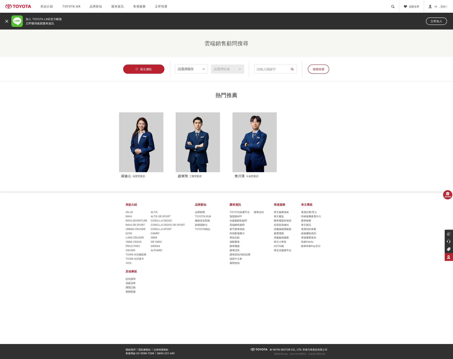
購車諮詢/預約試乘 (240, 254)
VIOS (128, 262)
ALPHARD (156, 250)
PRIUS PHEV (133, 245)
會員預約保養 (308, 228)
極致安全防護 (202, 220)
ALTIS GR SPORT (161, 216)
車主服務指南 (281, 212)
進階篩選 (319, 69)
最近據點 (146, 69)
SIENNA (155, 245)
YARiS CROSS (134, 241)
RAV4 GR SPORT (135, 224)
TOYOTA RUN (203, 216)
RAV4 (129, 216)
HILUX (129, 212)
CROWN (130, 250)
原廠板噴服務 (281, 237)
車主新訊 (306, 224)
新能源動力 (201, 224)
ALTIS (154, 212)
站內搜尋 (131, 278)
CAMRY (155, 233)
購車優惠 (235, 245)
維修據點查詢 (308, 233)
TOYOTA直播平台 (240, 212)
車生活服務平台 (282, 250)
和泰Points (307, 241)
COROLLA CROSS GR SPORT (168, 224)
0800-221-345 (166, 353)
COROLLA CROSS (161, 220)
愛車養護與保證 (282, 220)
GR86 (154, 237)
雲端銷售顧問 (237, 224)
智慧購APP (236, 216)
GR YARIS (156, 241)
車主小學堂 (280, 241)
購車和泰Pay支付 (310, 245)
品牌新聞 (200, 212)
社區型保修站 (281, 224)
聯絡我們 (131, 349)
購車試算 (235, 250)
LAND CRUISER (135, 237)
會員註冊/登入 (309, 212)
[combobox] (191, 69)
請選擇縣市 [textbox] (186, 69)
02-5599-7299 (145, 353)
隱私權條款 (144, 349)
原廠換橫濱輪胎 (282, 228)
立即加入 (436, 21)
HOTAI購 (279, 245)
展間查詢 (235, 262)
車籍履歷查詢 (308, 237)
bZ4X (129, 233)
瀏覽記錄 (131, 287)
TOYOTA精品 (202, 228)
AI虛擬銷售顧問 (238, 220)
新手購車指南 (237, 228)
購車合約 (259, 212)
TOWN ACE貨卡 (135, 258)
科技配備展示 (237, 233)
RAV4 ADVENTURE (136, 220)
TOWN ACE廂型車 (136, 254)
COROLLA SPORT (161, 228)
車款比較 (235, 237)
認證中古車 (236, 258)
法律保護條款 (161, 349)
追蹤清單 (131, 283)
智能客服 (131, 291)
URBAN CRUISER (135, 228)
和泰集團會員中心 (311, 216)
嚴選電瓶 (279, 233)
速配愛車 (235, 241)
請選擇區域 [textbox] (222, 69)
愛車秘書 (306, 220)
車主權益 (279, 216)
